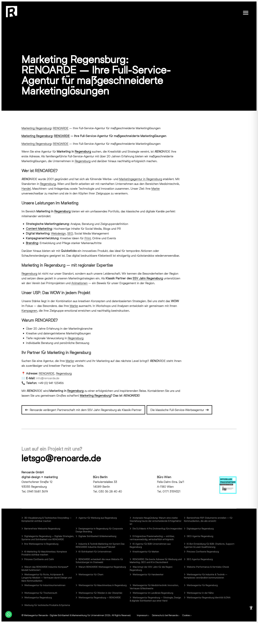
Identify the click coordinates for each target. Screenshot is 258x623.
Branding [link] (32, 243)
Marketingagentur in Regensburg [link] (140, 179)
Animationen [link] (79, 283)
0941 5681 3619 (37, 491)
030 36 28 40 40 (110, 491)
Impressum (142, 615)
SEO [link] (70, 233)
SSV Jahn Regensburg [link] (148, 278)
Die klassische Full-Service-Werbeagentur (177, 410)
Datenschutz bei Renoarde (165, 615)
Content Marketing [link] (39, 228)
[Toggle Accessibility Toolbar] (251, 608)
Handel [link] (26, 188)
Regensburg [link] (83, 151)
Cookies (186, 615)
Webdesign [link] (58, 233)
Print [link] (88, 238)
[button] (245, 13)
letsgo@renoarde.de (61, 457)
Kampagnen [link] (29, 310)
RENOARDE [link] (60, 128)
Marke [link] (155, 188)
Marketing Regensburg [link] (36, 128)
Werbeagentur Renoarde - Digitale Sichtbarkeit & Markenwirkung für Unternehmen (64, 615)
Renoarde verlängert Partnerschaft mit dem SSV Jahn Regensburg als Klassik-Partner (86, 410)
